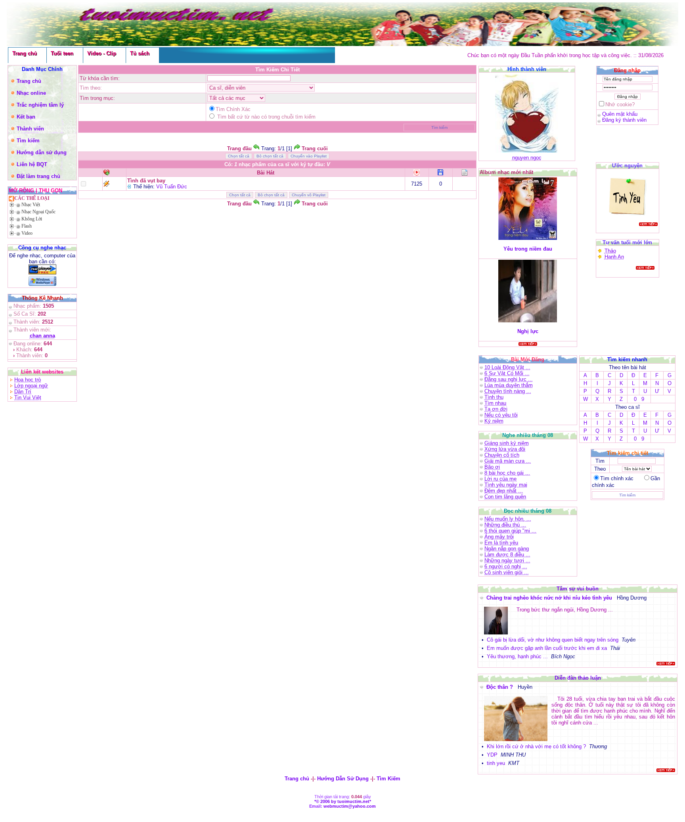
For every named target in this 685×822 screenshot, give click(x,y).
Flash (26, 226)
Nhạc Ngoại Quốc (38, 212)
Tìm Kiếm (388, 779)
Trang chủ (24, 53)
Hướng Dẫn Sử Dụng (343, 779)
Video (27, 233)
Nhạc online (31, 93)
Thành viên (30, 129)
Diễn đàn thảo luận (578, 678)
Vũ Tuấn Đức (171, 187)
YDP (492, 755)
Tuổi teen (62, 53)
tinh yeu (496, 763)
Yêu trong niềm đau (527, 249)
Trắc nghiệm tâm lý (40, 105)
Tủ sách (139, 53)
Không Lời (31, 219)
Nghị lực (527, 331)
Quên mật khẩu (619, 114)
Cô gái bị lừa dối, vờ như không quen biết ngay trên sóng (552, 640)
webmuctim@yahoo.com (349, 806)
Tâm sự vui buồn (578, 589)
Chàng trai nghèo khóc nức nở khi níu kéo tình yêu (550, 598)
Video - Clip (101, 53)
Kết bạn (26, 117)
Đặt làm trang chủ (38, 176)
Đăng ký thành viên (624, 120)
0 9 (639, 399)
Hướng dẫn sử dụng (42, 152)
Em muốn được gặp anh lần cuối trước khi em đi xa (547, 648)
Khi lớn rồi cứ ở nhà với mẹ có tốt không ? (536, 746)
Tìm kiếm (28, 141)
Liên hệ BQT (32, 164)
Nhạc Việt (30, 204)
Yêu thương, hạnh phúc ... (517, 656)
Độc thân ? (500, 687)
